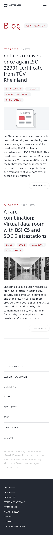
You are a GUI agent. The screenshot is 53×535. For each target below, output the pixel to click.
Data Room (37, 245)
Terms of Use (11, 507)
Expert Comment (16, 376)
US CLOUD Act (11, 467)
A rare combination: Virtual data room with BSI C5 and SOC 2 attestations (25, 223)
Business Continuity (17, 94)
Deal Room (12, 455)
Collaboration (33, 451)
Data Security (13, 89)
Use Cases (11, 427)
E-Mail (7, 459)
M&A (18, 459)
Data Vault (9, 497)
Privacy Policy (11, 512)
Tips (7, 417)
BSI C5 (9, 245)
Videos (9, 437)
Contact (8, 521)
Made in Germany (31, 459)
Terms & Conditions (14, 502)
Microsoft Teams (14, 463)
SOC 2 (22, 245)
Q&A (36, 463)
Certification (13, 100)
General (10, 386)
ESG (13, 459)
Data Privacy (13, 366)
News (26, 49)
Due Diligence (33, 455)
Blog (12, 25)
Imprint (8, 517)
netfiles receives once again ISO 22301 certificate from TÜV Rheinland (23, 67)
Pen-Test (29, 463)
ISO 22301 (33, 89)
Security (29, 205)
